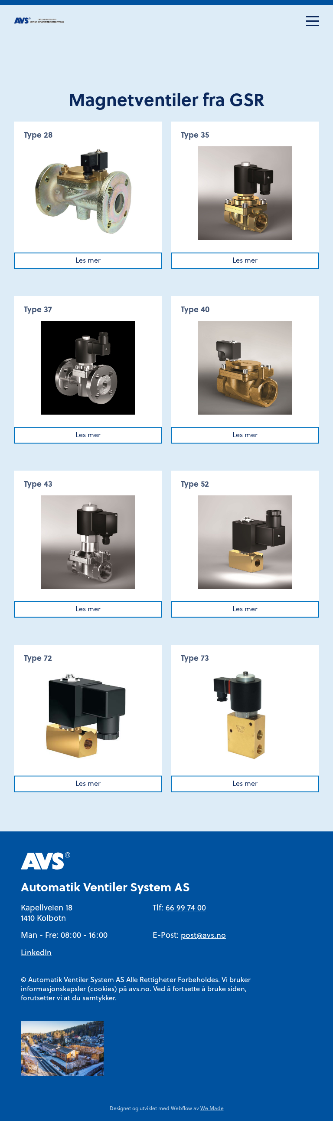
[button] (312, 21)
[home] (40, 21)
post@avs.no (203, 935)
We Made (212, 1109)
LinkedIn (36, 953)
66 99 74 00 (186, 908)
